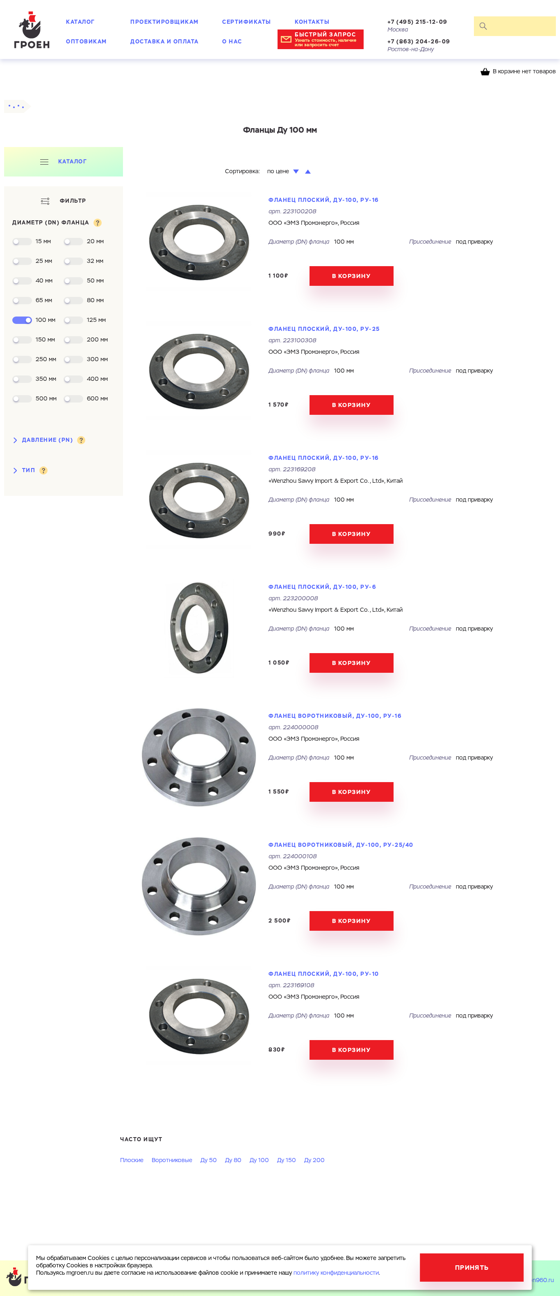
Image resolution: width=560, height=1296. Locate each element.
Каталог (80, 21)
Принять (472, 1267)
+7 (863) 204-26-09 (419, 41)
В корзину (351, 276)
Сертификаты (246, 21)
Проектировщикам (164, 21)
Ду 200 (314, 1160)
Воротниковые (172, 1160)
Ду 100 (259, 1160)
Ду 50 (208, 1160)
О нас (232, 41)
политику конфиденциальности (336, 1273)
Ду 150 (286, 1160)
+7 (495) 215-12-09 (417, 21)
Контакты (312, 21)
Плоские (131, 1160)
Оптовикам (86, 41)
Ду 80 (233, 1160)
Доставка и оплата (164, 41)
